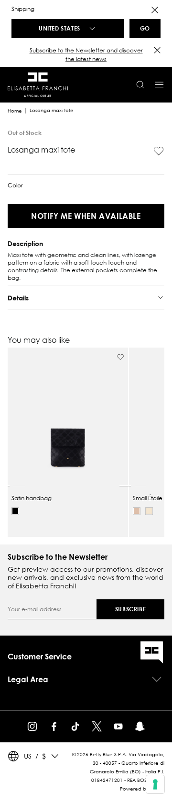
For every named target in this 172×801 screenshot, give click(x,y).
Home (15, 110)
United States (59, 28)
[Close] (155, 10)
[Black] (15, 511)
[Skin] (136, 511)
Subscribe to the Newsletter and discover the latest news (86, 54)
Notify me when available (85, 215)
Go (145, 28)
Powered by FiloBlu (142, 788)
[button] (86, 54)
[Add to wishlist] (158, 151)
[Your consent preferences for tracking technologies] (155, 784)
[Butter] (149, 511)
